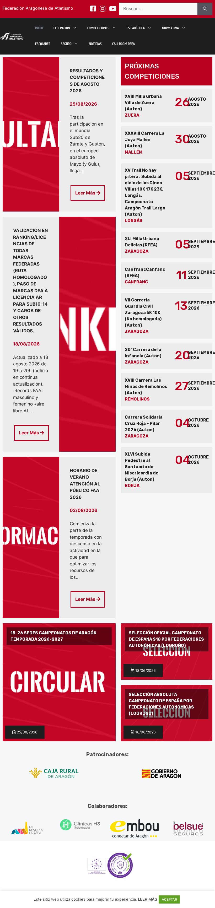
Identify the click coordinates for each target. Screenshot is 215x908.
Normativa (170, 28)
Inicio (39, 28)
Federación (61, 28)
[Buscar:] (158, 9)
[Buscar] (204, 9)
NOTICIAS (95, 44)
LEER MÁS (147, 899)
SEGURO (66, 44)
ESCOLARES (42, 44)
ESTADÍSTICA (136, 28)
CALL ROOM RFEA (123, 44)
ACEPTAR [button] (169, 899)
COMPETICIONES (98, 28)
